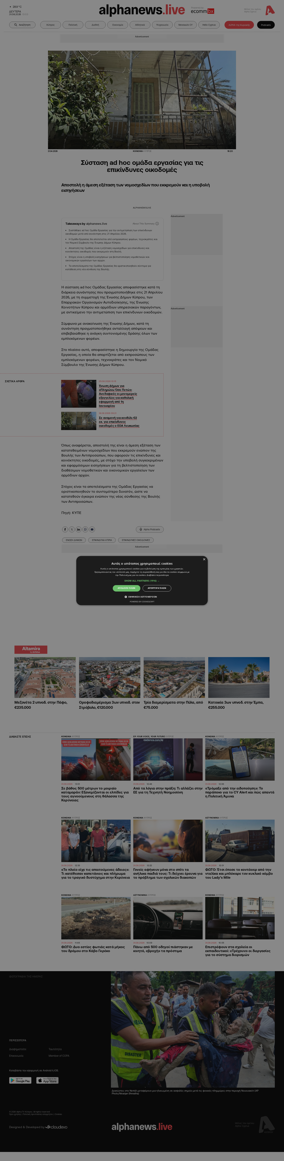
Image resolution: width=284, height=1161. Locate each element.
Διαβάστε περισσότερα (158, 575)
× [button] (204, 559)
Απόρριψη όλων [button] (157, 588)
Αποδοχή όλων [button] (126, 588)
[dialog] (142, 580)
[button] (142, 580)
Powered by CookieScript (142, 601)
